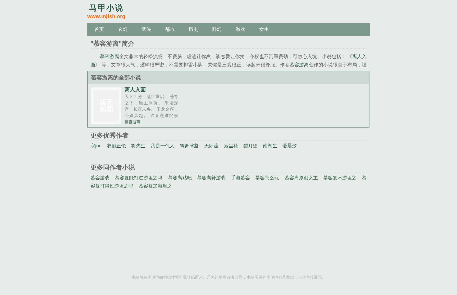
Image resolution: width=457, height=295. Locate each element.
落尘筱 (231, 145)
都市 (170, 29)
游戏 (240, 29)
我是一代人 (163, 145)
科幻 (217, 29)
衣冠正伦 (116, 145)
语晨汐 (289, 145)
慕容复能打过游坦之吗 (138, 177)
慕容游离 (109, 56)
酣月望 (250, 145)
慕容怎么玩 (267, 177)
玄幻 (122, 29)
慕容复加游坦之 (155, 186)
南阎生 (270, 145)
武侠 (146, 29)
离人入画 (135, 89)
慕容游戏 (99, 177)
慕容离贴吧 (180, 177)
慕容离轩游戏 (211, 177)
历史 (193, 29)
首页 (99, 29)
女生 (264, 29)
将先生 (138, 145)
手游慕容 (240, 177)
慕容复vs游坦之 (340, 177)
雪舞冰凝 (189, 145)
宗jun (96, 145)
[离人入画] (106, 122)
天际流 (211, 145)
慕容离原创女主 (301, 177)
